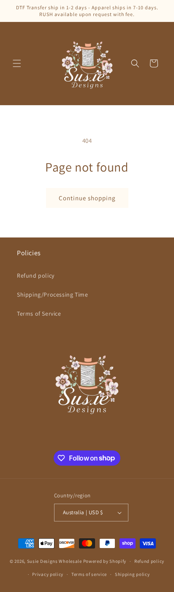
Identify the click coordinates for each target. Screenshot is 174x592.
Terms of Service (39, 313)
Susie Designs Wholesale (54, 561)
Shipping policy (132, 574)
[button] (17, 63)
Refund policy (35, 275)
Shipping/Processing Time (52, 294)
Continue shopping (87, 198)
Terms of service (89, 574)
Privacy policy (47, 574)
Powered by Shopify (105, 561)
